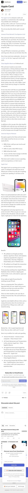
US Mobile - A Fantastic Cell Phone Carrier (9, 442)
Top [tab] (3, 425)
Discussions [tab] (12, 425)
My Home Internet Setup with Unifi (10, 430)
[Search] (25, 425)
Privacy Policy (16, 476)
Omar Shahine (8, 9)
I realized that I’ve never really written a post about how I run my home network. (10, 433)
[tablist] (7, 407)
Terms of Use (21, 384)
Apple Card (4, 164)
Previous (6, 397)
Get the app (21, 486)
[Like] (2, 14)
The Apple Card (5, 18)
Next (23, 397)
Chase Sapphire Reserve (7, 63)
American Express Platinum (8, 134)
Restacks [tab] (11, 407)
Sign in (25, 2)
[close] (24, 445)
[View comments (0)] (6, 14)
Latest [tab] (6, 425)
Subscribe (19, 2)
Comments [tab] (4, 407)
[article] (14, 434)
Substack (7, 490)
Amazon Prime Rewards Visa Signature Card (13, 34)
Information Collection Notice (15, 385)
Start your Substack (10, 486)
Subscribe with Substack (15, 470)
